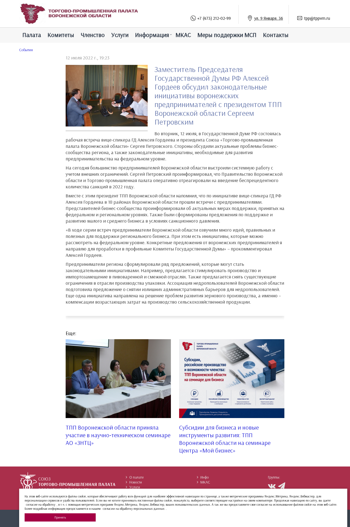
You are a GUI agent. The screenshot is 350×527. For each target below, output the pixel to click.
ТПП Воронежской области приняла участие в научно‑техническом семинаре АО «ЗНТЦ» (118, 435)
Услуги (120, 35)
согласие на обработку (40, 504)
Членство (93, 35)
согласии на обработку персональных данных (133, 508)
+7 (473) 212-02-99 (214, 18)
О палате (136, 477)
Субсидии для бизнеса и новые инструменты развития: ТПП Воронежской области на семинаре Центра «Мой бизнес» (224, 439)
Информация (152, 35)
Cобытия (26, 49)
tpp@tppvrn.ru (317, 18)
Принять (60, 517)
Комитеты (61, 35)
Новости (135, 482)
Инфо (204, 477)
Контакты (275, 35)
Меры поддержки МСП (226, 35)
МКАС (183, 35)
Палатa (31, 35)
